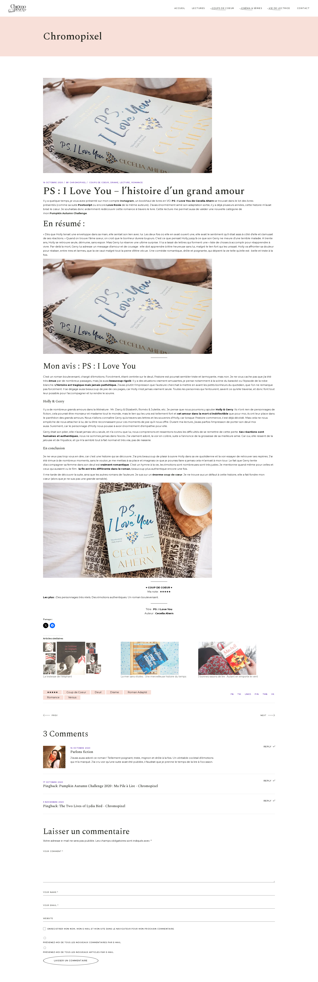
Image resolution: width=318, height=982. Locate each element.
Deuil (98, 692)
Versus (72, 697)
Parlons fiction (81, 752)
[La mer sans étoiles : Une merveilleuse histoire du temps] (158, 658)
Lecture (125, 182)
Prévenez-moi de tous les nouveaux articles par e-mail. (78, 952)
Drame (114, 182)
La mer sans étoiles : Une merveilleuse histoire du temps (153, 676)
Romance (137, 182)
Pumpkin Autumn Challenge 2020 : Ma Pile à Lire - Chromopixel (108, 786)
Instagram (127, 200)
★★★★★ (52, 692)
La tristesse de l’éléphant (57, 676)
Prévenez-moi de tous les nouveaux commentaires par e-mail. (82, 942)
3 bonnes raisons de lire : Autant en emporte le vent (228, 676)
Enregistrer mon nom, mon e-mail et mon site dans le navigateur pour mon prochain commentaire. (111, 929)
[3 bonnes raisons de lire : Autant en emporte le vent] (235, 658)
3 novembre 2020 (53, 802)
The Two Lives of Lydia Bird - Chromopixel (92, 806)
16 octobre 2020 (53, 182)
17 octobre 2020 (53, 782)
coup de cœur (173, 474)
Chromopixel (78, 182)
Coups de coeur (99, 182)
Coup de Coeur (76, 692)
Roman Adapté (137, 692)
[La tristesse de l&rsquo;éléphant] (80, 658)
